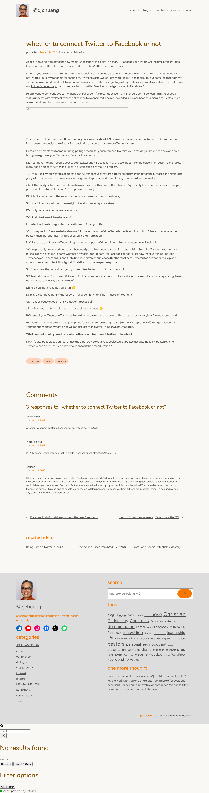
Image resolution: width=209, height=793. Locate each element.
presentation (117, 649)
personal (133, 644)
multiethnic (23, 690)
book (130, 615)
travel (110, 654)
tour (184, 649)
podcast (159, 644)
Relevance (6, 764)
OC (174, 638)
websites (155, 654)
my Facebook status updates (143, 77)
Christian (174, 614)
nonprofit (166, 639)
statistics (158, 649)
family (181, 627)
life (110, 638)
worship (121, 659)
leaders (160, 632)
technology (172, 649)
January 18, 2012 (36, 420)
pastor (182, 638)
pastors (116, 644)
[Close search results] (3, 735)
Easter (140, 627)
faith (173, 627)
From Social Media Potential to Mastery (156, 547)
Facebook (33, 361)
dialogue (21, 662)
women (167, 655)
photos (146, 645)
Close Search (7, 787)
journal (20, 678)
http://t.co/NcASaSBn (104, 452)
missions (144, 638)
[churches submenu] (167, 10)
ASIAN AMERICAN (27, 645)
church (20, 651)
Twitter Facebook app (44, 86)
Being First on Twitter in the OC (45, 547)
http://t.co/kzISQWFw (87, 427)
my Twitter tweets (88, 77)
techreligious (34, 441)
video (19, 701)
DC (152, 621)
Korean (148, 633)
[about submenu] (139, 10)
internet (65, 52)
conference (23, 656)
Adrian (31, 466)
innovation (133, 632)
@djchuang (46, 10)
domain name (121, 626)
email (150, 627)
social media (77, 52)
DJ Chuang (159, 715)
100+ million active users (109, 66)
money (156, 638)
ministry (134, 638)
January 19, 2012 (36, 470)
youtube (135, 659)
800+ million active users (59, 66)
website (141, 654)
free (118, 633)
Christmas (139, 620)
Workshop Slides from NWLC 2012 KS (102, 547)
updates (61, 361)
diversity (171, 621)
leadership (176, 632)
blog (111, 615)
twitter (48, 361)
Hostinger (187, 715)
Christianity (118, 620)
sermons (133, 649)
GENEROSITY (25, 667)
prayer (171, 645)
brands (139, 615)
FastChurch (34, 416)
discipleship (160, 621)
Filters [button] (8, 760)
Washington (128, 655)
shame (146, 650)
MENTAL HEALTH (27, 684)
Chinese (153, 614)
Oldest (28, 764)
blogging (120, 615)
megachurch (121, 638)
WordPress (178, 654)
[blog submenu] (150, 10)
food (111, 633)
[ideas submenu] (179, 10)
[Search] (184, 593)
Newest (18, 764)
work (110, 660)
